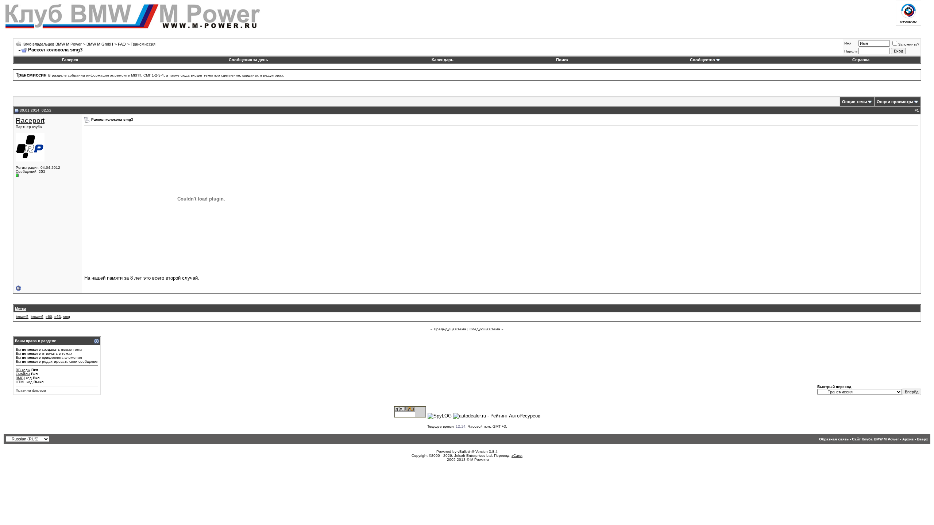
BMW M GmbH (99, 44)
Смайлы (23, 374)
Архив (908, 439)
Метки (20, 309)
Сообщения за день (248, 60)
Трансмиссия (143, 44)
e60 (49, 317)
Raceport (30, 120)
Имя (847, 43)
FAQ (122, 44)
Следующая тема (485, 329)
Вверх (922, 439)
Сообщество (702, 60)
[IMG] (20, 378)
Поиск (562, 60)
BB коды (23, 370)
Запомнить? (908, 44)
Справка (860, 60)
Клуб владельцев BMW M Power (52, 44)
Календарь (443, 60)
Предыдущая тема (450, 329)
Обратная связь (834, 439)
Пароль (850, 51)
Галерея (70, 60)
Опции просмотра (895, 102)
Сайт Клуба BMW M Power (875, 439)
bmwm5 (22, 317)
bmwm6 (37, 317)
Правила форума (31, 390)
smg (66, 317)
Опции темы (854, 102)
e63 (57, 317)
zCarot (517, 456)
